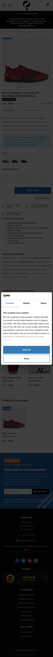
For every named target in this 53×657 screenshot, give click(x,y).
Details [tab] (26, 303)
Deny (26, 358)
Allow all (26, 350)
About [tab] (43, 303)
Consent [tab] (9, 303)
